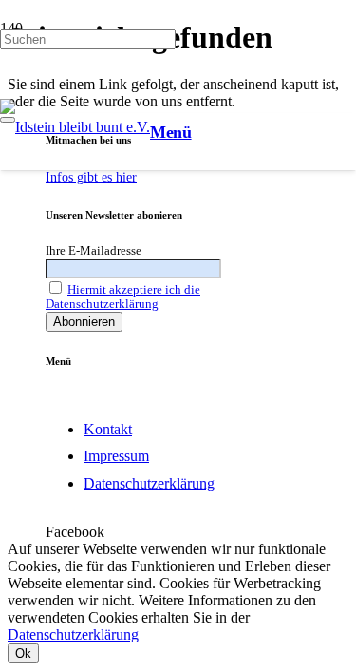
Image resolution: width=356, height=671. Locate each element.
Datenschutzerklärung (149, 483)
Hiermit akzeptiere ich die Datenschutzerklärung (123, 297)
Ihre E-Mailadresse (93, 251)
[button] (171, 132)
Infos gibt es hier (91, 176)
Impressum (116, 456)
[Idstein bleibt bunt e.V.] (75, 127)
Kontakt (108, 429)
